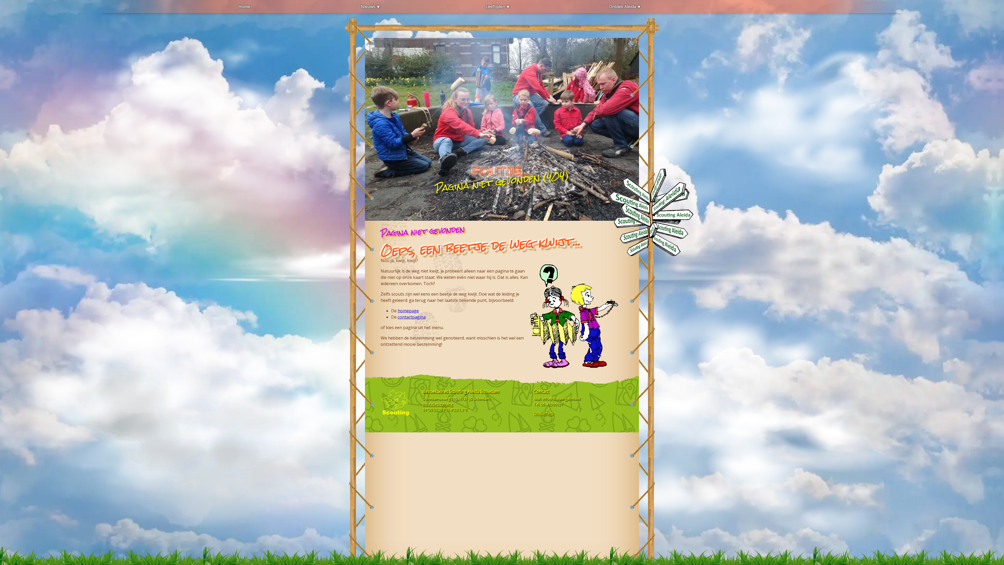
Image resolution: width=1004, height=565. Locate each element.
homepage (408, 311)
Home (244, 6)
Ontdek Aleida (622, 6)
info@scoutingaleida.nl (561, 398)
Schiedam (482, 398)
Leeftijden (495, 6)
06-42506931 (552, 404)
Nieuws (368, 6)
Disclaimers (543, 413)
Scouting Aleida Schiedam (474, 391)
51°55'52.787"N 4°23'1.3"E (445, 409)
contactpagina (412, 317)
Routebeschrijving (438, 404)
